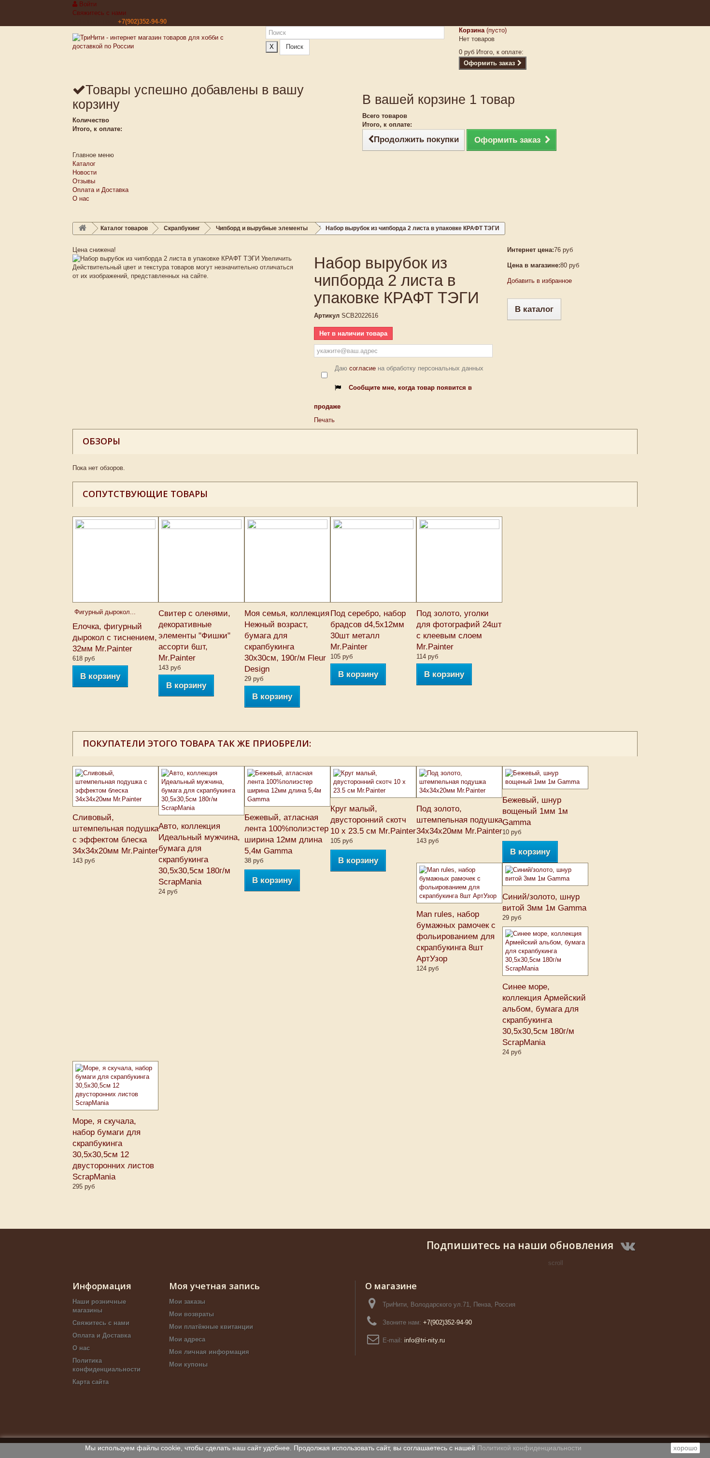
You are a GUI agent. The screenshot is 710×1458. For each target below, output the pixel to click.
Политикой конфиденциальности (529, 1448)
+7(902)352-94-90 (142, 21)
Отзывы (83, 181)
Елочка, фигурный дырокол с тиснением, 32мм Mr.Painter (114, 637)
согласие (362, 368)
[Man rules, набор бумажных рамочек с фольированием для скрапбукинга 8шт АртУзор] (459, 883)
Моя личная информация (209, 1351)
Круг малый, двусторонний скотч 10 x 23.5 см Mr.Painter (373, 820)
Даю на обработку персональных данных (409, 368)
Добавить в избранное (539, 280)
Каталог (84, 163)
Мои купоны (188, 1364)
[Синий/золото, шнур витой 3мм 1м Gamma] (545, 874)
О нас (80, 198)
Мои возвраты (191, 1314)
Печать (324, 420)
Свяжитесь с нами (99, 12)
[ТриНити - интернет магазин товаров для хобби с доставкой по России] (161, 53)
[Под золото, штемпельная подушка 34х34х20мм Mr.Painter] (459, 782)
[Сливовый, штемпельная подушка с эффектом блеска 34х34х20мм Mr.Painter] (115, 786)
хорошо (685, 1448)
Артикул (327, 315)
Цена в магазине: (533, 265)
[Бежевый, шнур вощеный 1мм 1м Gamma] (545, 777)
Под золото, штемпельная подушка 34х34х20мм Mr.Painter (459, 820)
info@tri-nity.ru (424, 1340)
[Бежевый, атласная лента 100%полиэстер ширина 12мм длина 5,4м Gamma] (287, 786)
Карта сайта (90, 1381)
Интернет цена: (530, 249)
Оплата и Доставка (100, 189)
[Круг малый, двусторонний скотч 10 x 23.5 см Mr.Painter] (373, 782)
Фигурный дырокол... (104, 612)
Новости (84, 172)
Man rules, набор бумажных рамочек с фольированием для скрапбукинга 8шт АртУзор (456, 936)
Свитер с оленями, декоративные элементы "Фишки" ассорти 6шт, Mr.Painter (194, 636)
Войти (87, 4)
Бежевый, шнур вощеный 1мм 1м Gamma (535, 811)
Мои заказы (187, 1301)
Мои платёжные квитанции (211, 1326)
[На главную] (82, 228)
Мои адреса (187, 1339)
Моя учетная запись (214, 1286)
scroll (555, 1263)
